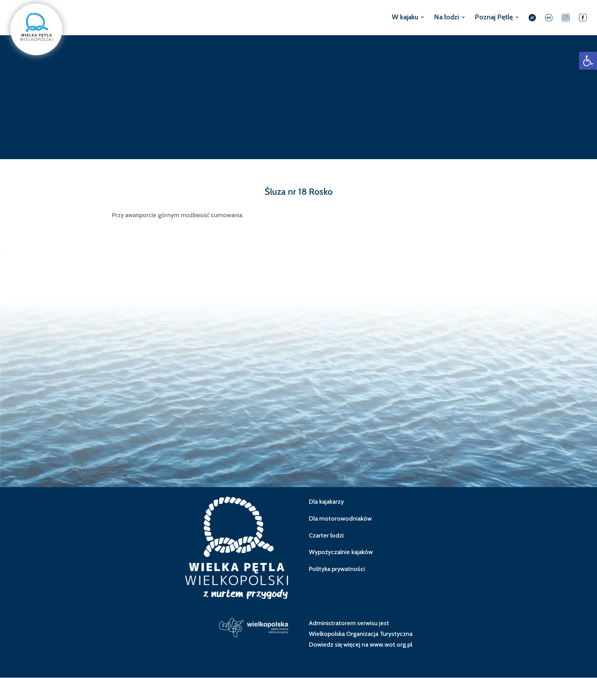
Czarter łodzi (326, 535)
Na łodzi (446, 17)
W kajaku (405, 17)
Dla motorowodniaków (340, 518)
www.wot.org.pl (391, 644)
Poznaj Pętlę (494, 17)
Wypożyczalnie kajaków (341, 552)
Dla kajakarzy (326, 501)
